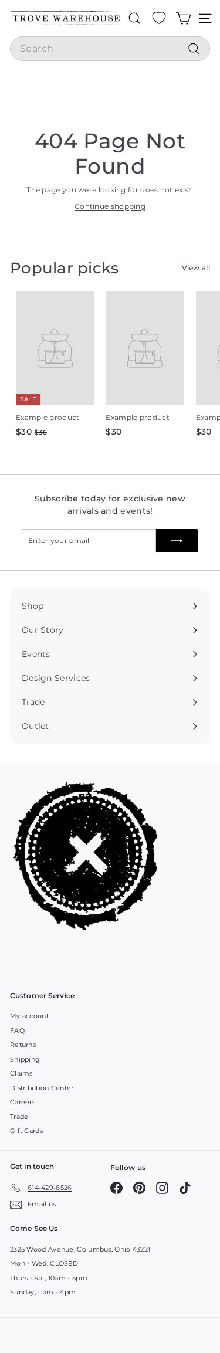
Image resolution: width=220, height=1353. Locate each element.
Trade (19, 1117)
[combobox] (110, 48)
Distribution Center (42, 1088)
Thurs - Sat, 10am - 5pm (48, 1278)
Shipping (25, 1059)
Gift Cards (26, 1131)
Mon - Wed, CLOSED (44, 1263)
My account (29, 1016)
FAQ (17, 1030)
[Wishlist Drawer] (159, 18)
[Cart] (183, 18)
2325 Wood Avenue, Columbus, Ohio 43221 (80, 1249)
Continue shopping (110, 206)
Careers (22, 1102)
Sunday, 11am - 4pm (43, 1292)
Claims (21, 1073)
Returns (23, 1044)
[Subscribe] (177, 540)
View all (196, 267)
